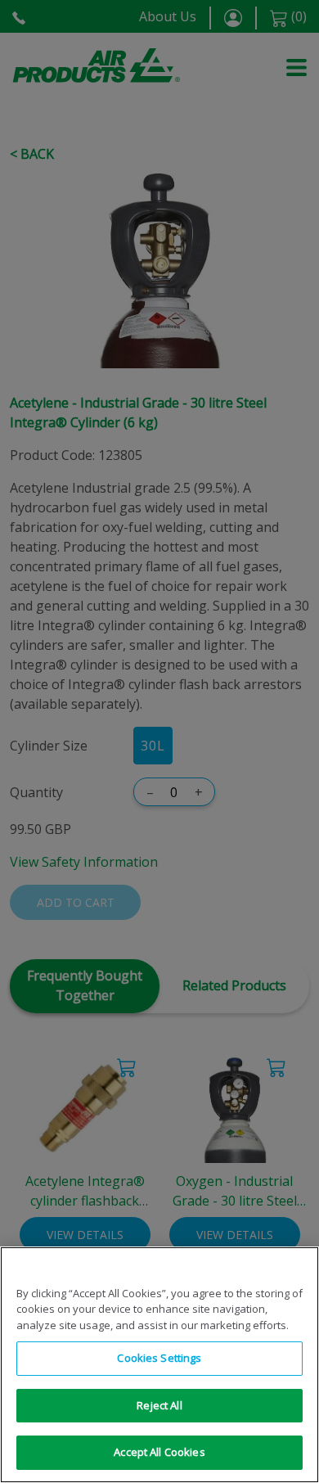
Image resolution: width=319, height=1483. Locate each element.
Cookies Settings (159, 1357)
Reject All (159, 1405)
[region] (159, 1364)
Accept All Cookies (159, 1452)
